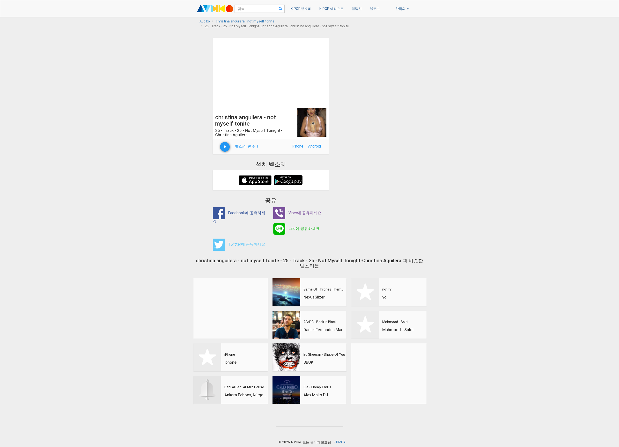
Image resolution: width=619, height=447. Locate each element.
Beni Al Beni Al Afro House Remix (245, 387)
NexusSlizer (314, 297)
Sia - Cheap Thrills (317, 387)
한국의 (400, 9)
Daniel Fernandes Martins (324, 329)
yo (384, 297)
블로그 (375, 9)
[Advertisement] (271, 71)
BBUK (308, 362)
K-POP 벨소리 (301, 9)
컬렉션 (357, 9)
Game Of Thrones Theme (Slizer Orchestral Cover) (324, 289)
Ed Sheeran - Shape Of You (324, 354)
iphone (230, 362)
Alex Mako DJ (315, 394)
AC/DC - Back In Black (320, 322)
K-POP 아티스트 (331, 9)
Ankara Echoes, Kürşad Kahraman (245, 394)
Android (314, 146)
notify (386, 289)
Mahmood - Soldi (395, 322)
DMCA (341, 442)
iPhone (297, 146)
